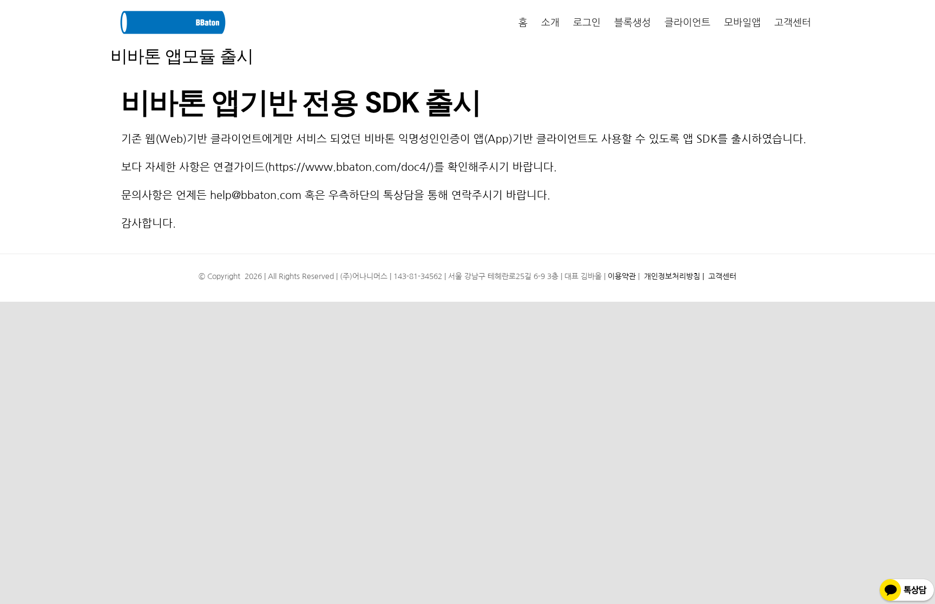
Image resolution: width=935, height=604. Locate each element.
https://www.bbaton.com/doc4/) (351, 167)
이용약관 (622, 276)
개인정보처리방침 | (674, 276)
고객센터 (721, 276)
